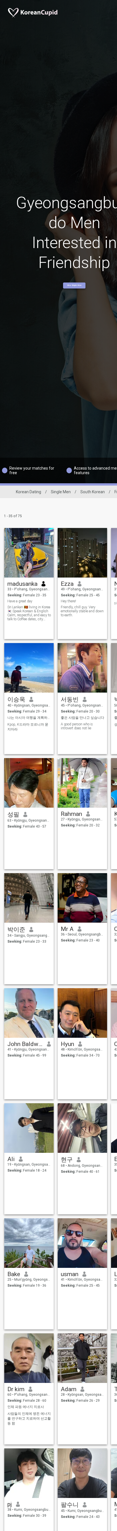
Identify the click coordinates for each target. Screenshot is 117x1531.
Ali (11, 1159)
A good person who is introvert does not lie (77, 726)
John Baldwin (25, 1044)
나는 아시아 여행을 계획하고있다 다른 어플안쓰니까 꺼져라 (29, 718)
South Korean (92, 492)
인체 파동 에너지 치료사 (25, 1407)
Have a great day (19, 601)
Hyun (67, 1044)
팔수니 (70, 1504)
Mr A (67, 929)
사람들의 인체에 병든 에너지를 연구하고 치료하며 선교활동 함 (29, 1418)
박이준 (16, 929)
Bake (13, 1274)
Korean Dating (28, 492)
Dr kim (15, 1389)
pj (9, 1504)
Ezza (67, 583)
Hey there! (68, 601)
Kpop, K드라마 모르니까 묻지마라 (27, 726)
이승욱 (16, 699)
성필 (13, 814)
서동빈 (70, 699)
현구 (67, 1159)
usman (69, 1274)
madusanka (22, 583)
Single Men (61, 492)
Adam (68, 1389)
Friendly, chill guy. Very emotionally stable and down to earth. (82, 611)
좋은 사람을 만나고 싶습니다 (82, 718)
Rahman (71, 813)
